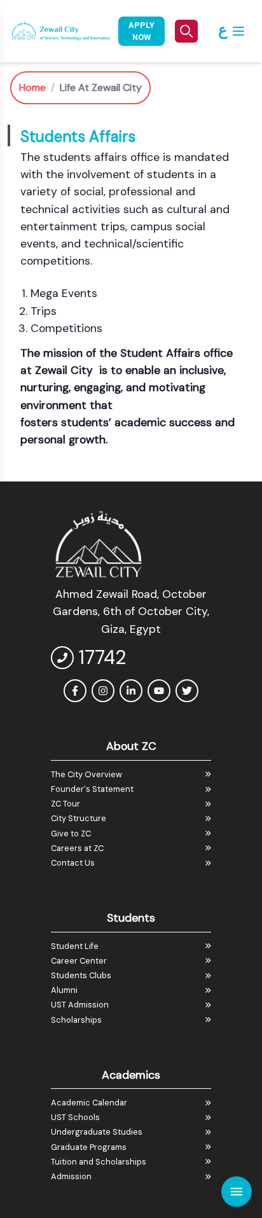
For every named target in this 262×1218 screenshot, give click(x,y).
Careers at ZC (77, 848)
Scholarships (76, 1019)
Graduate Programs (89, 1147)
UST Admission (80, 1004)
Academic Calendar (89, 1102)
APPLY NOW (141, 31)
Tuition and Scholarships (98, 1161)
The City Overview (86, 774)
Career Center (79, 960)
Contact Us (73, 862)
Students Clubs (81, 975)
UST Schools (75, 1117)
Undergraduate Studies (96, 1131)
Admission (71, 1176)
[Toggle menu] (236, 1188)
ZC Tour (65, 803)
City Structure (78, 818)
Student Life (75, 946)
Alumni (64, 990)
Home (32, 87)
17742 (102, 657)
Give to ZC (71, 833)
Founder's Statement (92, 789)
